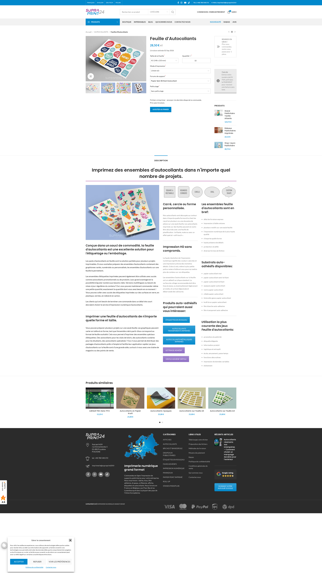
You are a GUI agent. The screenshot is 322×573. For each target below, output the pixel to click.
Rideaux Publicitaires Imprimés (230, 130)
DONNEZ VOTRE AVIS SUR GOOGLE (225, 487)
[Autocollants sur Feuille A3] (192, 398)
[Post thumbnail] (218, 450)
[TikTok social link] (189, 3)
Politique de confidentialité (34, 567)
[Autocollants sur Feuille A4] (222, 398)
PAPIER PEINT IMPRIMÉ (172, 477)
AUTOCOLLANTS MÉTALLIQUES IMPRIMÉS (179, 340)
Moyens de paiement (197, 453)
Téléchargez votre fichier (198, 440)
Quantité (185, 56)
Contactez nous (51, 567)
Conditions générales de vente (198, 467)
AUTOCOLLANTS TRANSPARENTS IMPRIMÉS (179, 330)
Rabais (191, 457)
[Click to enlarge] (91, 76)
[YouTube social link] (185, 3)
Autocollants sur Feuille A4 (222, 411)
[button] (70, 540)
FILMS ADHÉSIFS (170, 464)
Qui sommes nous (196, 473)
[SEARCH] (173, 12)
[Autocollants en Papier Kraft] (130, 398)
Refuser (37, 561)
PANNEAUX (168, 473)
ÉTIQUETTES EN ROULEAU (176, 320)
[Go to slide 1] (159, 422)
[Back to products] (231, 31)
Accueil (89, 32)
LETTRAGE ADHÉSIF (174, 350)
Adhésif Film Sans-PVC (99, 411)
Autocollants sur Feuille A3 (191, 411)
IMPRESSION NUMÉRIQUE (173, 468)
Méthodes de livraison (197, 448)
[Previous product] (228, 31)
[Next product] (234, 31)
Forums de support (157, 76)
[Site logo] (95, 12)
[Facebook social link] (178, 3)
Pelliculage (154, 86)
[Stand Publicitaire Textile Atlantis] (218, 116)
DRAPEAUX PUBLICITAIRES (169, 454)
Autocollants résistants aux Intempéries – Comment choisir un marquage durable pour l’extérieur (230, 449)
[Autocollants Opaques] (161, 398)
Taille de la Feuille (157, 56)
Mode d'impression (157, 66)
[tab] (161, 159)
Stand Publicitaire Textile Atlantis (230, 115)
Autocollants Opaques (161, 411)
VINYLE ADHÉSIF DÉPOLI (176, 359)
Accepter (19, 561)
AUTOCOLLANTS (101, 32)
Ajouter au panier (161, 109)
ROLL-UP (166, 481)
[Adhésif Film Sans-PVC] (100, 398)
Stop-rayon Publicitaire (230, 144)
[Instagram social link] (181, 3)
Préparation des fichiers (198, 444)
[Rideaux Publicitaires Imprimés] (218, 132)
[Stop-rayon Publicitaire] (218, 146)
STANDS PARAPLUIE (171, 486)
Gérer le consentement (4, 545)
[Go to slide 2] (162, 422)
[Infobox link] (103, 466)
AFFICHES (167, 440)
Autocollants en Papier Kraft (130, 412)
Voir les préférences (59, 561)
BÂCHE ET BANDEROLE (172, 448)
